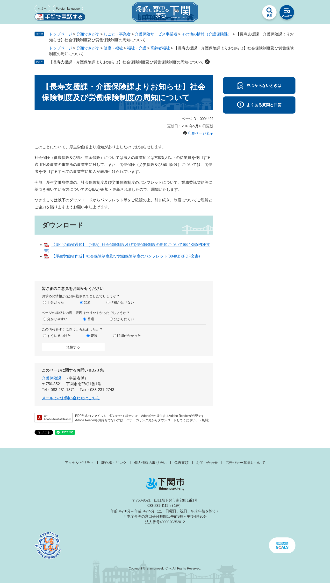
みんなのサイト (252, 13)
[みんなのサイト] (252, 13)
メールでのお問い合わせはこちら (71, 398)
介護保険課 (51, 378)
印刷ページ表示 (200, 133)
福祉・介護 (136, 48)
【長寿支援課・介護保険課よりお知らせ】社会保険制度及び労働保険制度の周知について (126, 62)
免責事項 (181, 462)
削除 (207, 61)
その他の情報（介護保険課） (206, 34)
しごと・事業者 (117, 34)
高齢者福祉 (160, 48)
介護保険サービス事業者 (156, 34)
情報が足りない (122, 302)
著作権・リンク (114, 462)
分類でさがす (88, 34)
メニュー (286, 13)
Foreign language (68, 8)
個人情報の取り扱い (150, 462)
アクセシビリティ (79, 462)
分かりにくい (124, 319)
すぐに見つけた (59, 336)
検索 (269, 13)
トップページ (60, 34)
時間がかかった (129, 336)
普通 (87, 302)
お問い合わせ (207, 462)
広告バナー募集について (245, 462)
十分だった (55, 302)
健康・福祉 (113, 48)
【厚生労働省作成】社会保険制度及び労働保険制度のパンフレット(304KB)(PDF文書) (125, 256)
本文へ (42, 8)
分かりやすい (57, 319)
